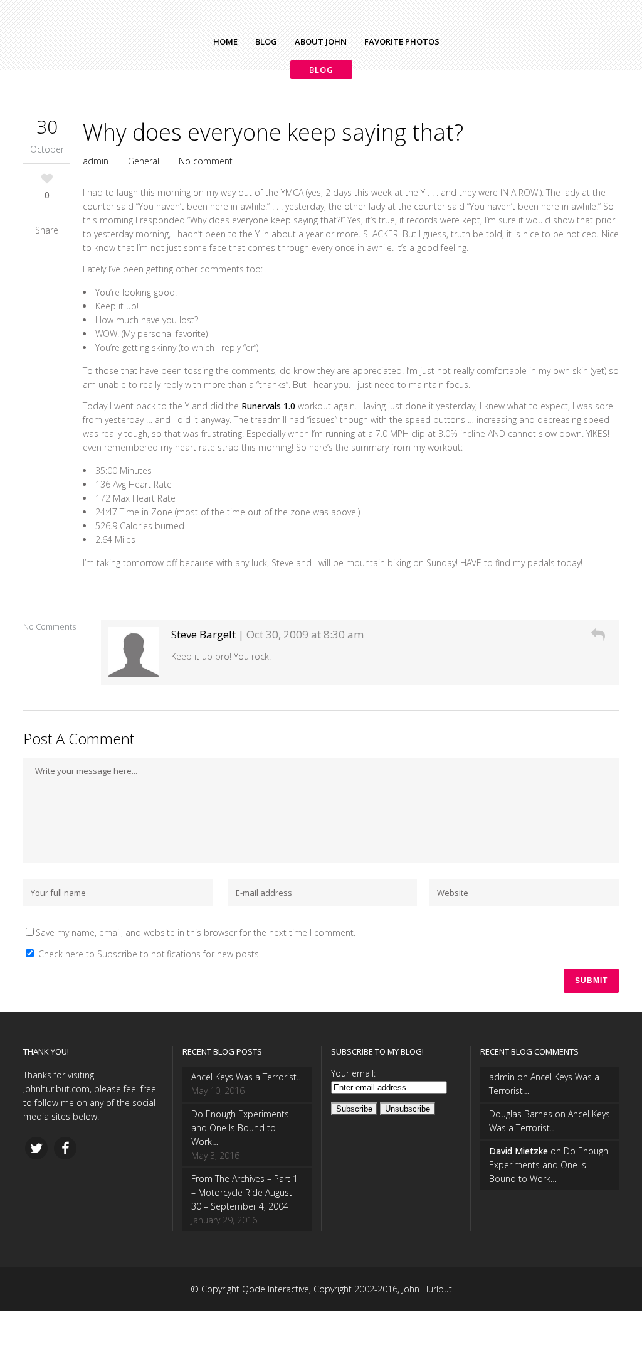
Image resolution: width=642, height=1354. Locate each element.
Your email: (353, 1073)
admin (95, 161)
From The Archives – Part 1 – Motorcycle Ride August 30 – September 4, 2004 (244, 1192)
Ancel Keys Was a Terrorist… (247, 1077)
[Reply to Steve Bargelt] (598, 634)
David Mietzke (518, 1151)
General (143, 161)
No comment (206, 161)
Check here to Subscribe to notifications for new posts (147, 954)
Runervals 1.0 (268, 406)
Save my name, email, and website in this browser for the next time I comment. (195, 932)
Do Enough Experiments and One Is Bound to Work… (240, 1127)
